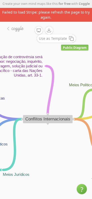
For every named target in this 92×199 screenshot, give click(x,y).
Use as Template (53, 38)
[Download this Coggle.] (49, 30)
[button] (82, 189)
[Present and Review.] (39, 31)
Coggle (84, 4)
